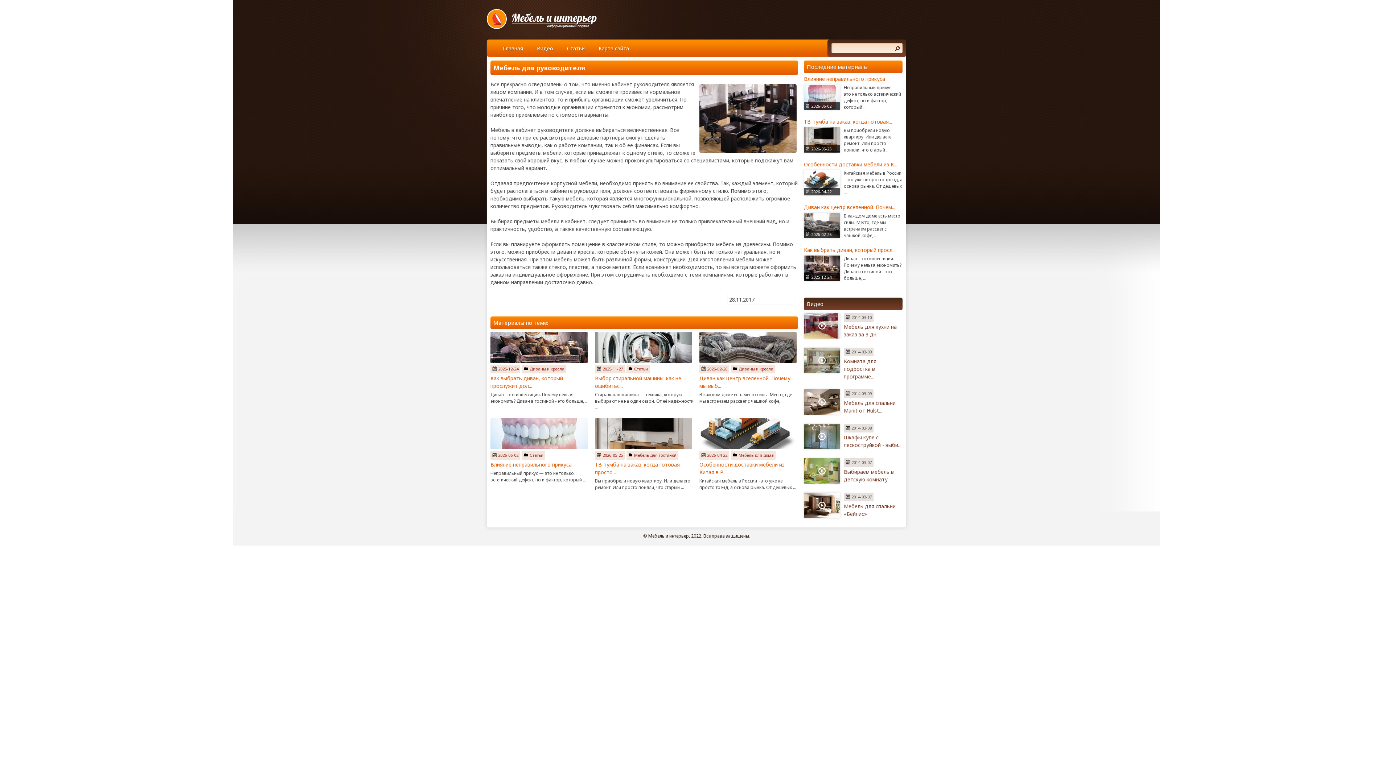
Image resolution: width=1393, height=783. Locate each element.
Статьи (576, 48)
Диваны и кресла (547, 369)
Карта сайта (614, 48)
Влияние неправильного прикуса (531, 464)
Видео (545, 48)
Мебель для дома (756, 455)
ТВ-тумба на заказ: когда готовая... (848, 121)
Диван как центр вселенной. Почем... (849, 207)
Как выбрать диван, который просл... (850, 249)
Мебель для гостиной (655, 455)
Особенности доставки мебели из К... (850, 164)
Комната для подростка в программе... (860, 369)
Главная (513, 48)
